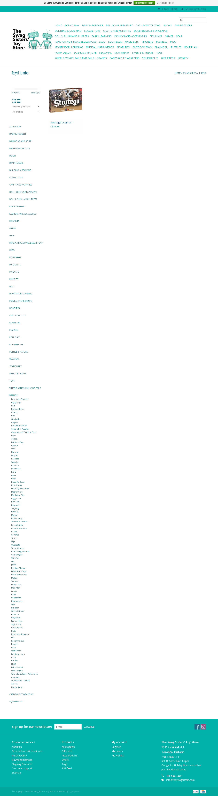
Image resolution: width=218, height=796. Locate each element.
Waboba (15, 462)
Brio (13, 415)
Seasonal (105, 52)
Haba (13, 475)
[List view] (18, 101)
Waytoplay (15, 617)
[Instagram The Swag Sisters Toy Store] (203, 727)
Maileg (14, 515)
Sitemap (16, 772)
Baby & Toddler (92, 25)
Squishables (150, 58)
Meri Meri (15, 587)
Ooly (13, 448)
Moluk (14, 578)
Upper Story (16, 687)
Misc (173, 41)
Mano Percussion (19, 574)
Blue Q (14, 412)
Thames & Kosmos (19, 521)
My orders (117, 751)
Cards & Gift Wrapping (124, 58)
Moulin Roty (16, 518)
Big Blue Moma (18, 568)
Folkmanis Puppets (19, 399)
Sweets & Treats (142, 52)
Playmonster (16, 601)
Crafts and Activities (117, 30)
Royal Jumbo (199, 73)
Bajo (13, 405)
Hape (13, 478)
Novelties (123, 47)
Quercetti (15, 545)
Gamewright (16, 554)
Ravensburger (17, 525)
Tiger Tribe (16, 624)
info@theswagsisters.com (180, 780)
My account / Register (195, 9)
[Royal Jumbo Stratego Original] (65, 100)
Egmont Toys (16, 621)
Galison (14, 445)
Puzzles (176, 47)
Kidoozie (15, 614)
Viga (13, 541)
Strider (14, 538)
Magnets (147, 41)
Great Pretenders (19, 528)
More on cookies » (165, 3)
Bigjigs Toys (16, 402)
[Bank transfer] (195, 791)
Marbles (161, 41)
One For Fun (17, 670)
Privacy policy (19, 755)
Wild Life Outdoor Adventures (24, 674)
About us (17, 746)
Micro (14, 647)
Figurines (156, 36)
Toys (159, 52)
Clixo (13, 657)
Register (116, 746)
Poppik (14, 644)
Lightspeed (74, 791)
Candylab (15, 419)
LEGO (13, 664)
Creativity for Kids (19, 425)
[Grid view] (14, 101)
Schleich (15, 607)
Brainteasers (183, 25)
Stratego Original (60, 122)
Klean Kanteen (18, 482)
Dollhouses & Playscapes (150, 30)
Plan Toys (15, 501)
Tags (64, 764)
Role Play (190, 47)
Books (167, 25)
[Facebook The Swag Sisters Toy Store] (197, 727)
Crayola (14, 422)
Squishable (16, 597)
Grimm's (15, 534)
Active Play (72, 25)
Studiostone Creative (20, 680)
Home (58, 25)
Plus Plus (15, 465)
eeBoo (14, 438)
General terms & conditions (27, 751)
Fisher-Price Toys (18, 571)
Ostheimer (16, 650)
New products (69, 755)
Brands (102, 58)
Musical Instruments (100, 47)
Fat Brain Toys (17, 442)
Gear (179, 36)
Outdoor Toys (142, 47)
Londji (14, 591)
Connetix (15, 677)
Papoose (15, 458)
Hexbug (14, 511)
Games (169, 36)
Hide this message (144, 3)
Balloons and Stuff (119, 25)
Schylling (15, 508)
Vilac (13, 604)
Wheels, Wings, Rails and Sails (74, 58)
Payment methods (22, 759)
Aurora (14, 683)
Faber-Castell (17, 667)
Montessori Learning (69, 47)
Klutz (13, 631)
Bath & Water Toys (148, 25)
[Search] (181, 20)
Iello (13, 637)
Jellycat (14, 455)
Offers (65, 759)
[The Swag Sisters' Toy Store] (33, 39)
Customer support (22, 768)
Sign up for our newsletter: (32, 726)
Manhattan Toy (17, 495)
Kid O (13, 472)
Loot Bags (115, 41)
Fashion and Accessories (130, 36)
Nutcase (14, 452)
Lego (102, 41)
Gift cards (168, 58)
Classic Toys (92, 30)
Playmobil (161, 47)
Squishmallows (17, 640)
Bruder (14, 660)
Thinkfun (15, 558)
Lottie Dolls (16, 584)
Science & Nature (85, 52)
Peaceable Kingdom (20, 634)
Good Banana (17, 627)
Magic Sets (132, 41)
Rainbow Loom (18, 654)
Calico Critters (17, 611)
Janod (13, 564)
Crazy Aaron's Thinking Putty (23, 432)
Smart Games (17, 548)
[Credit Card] (202, 791)
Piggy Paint (16, 498)
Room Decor (63, 52)
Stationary (121, 52)
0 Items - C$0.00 (170, 9)
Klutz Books (16, 485)
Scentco (15, 581)
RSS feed (67, 768)
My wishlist (118, 755)
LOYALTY (183, 58)
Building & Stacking (68, 30)
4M (12, 561)
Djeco (14, 435)
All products (68, 746)
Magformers (16, 491)
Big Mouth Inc (17, 409)
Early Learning (101, 36)
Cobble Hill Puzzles (19, 429)
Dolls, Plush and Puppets (72, 36)
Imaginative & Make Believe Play (75, 41)
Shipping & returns (22, 764)
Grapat (14, 531)
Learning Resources (20, 488)
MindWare (16, 468)
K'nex (13, 594)
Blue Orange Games (20, 551)
